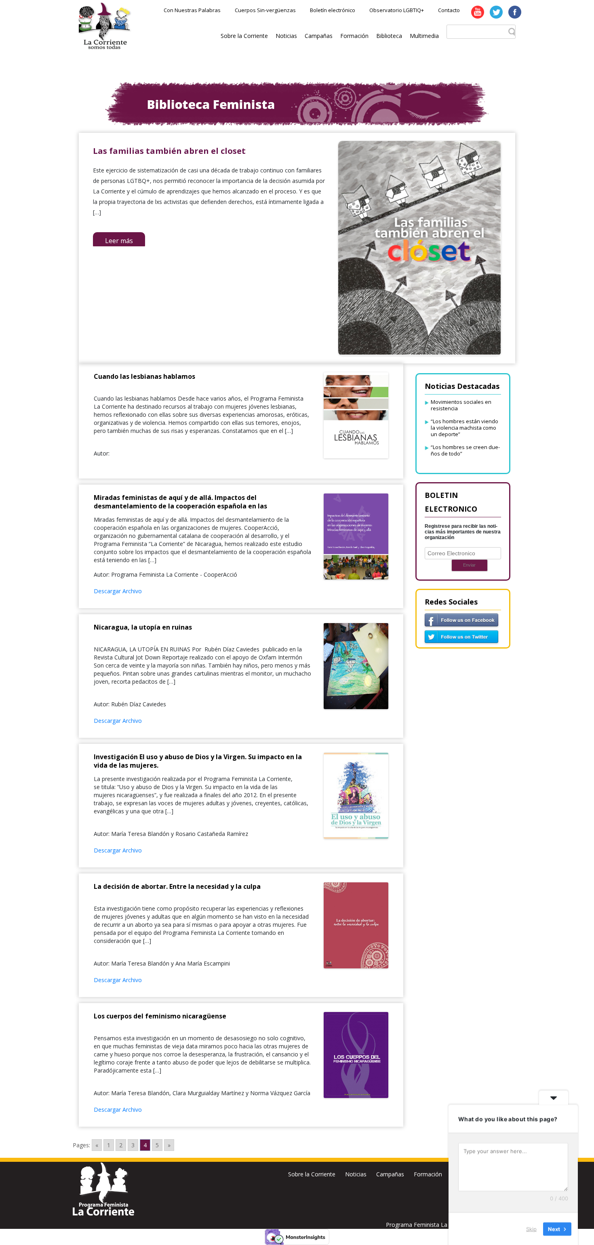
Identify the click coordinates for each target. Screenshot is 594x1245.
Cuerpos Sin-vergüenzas (265, 10)
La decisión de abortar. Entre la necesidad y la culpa (177, 886)
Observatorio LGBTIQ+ (396, 10)
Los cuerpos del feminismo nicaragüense (160, 1016)
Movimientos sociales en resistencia (461, 405)
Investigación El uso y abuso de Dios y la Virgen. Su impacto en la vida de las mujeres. (198, 761)
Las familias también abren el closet (169, 150)
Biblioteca (389, 36)
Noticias (286, 36)
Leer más (119, 240)
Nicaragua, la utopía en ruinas (143, 627)
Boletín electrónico (332, 10)
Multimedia (424, 36)
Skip (531, 1228)
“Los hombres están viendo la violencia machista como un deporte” (464, 427)
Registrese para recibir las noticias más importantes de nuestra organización (463, 531)
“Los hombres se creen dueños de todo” (465, 450)
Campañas (319, 36)
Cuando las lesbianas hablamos (144, 376)
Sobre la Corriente (244, 36)
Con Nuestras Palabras (192, 10)
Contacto (449, 10)
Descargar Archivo (118, 591)
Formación (354, 36)
